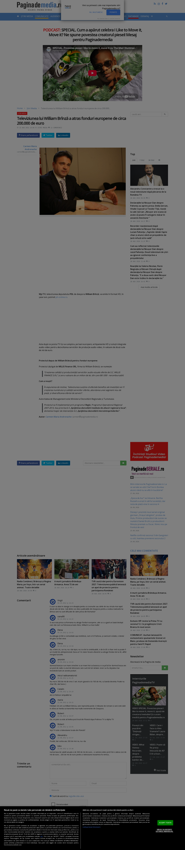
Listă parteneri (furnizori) (91, 827)
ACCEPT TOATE (165, 822)
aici (41, 836)
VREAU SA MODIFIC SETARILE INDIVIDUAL (164, 830)
